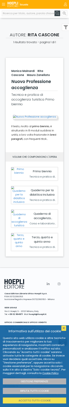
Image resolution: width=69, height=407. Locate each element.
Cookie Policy (50, 373)
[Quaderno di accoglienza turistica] (19, 218)
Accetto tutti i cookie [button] (35, 400)
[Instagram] (59, 284)
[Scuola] (28, 4)
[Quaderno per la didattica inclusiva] (19, 195)
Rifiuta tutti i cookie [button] (34, 391)
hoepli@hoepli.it (38, 314)
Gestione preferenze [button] (34, 381)
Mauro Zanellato (38, 75)
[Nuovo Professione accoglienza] (34, 117)
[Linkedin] (48, 284)
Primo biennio (42, 171)
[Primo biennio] (19, 171)
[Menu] (3, 4)
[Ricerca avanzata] (64, 13)
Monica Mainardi (23, 71)
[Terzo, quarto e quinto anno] (19, 240)
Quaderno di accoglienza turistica (42, 218)
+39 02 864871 (15, 314)
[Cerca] (57, 13)
